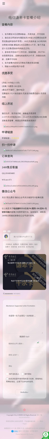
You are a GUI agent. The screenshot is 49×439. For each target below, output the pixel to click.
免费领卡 (16, 244)
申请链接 (15, 138)
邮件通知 (28, 374)
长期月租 (14, 247)
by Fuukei (30, 434)
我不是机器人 (14, 374)
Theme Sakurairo (21, 434)
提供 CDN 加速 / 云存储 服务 (28, 431)
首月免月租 (30, 247)
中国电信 (9, 244)
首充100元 (21, 247)
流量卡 (31, 244)
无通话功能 (24, 244)
